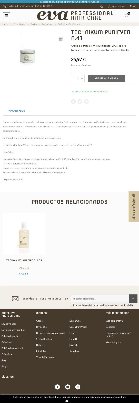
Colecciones (7, 354)
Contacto (110, 327)
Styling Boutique (44, 339)
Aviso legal (7, 342)
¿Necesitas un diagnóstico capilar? (118, 335)
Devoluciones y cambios (13, 330)
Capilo (39, 320)
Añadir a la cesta (106, 78)
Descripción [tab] (16, 111)
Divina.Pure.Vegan (78, 327)
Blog (4, 360)
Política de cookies (11, 336)
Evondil (73, 339)
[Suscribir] (133, 298)
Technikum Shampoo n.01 (24, 260)
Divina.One (75, 320)
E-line (72, 333)
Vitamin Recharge (45, 357)
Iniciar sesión (117, 6)
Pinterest (86, 101)
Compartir (73, 101)
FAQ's (4, 366)
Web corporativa (114, 320)
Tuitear (80, 101)
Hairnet (40, 345)
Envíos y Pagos (9, 323)
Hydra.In (74, 345)
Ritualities (41, 351)
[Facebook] (57, 387)
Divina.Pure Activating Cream (50, 333)
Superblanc (75, 351)
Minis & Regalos (113, 342)
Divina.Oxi (41, 327)
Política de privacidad (12, 348)
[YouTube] (67, 387)
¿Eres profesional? (134, 206)
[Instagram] (78, 387)
